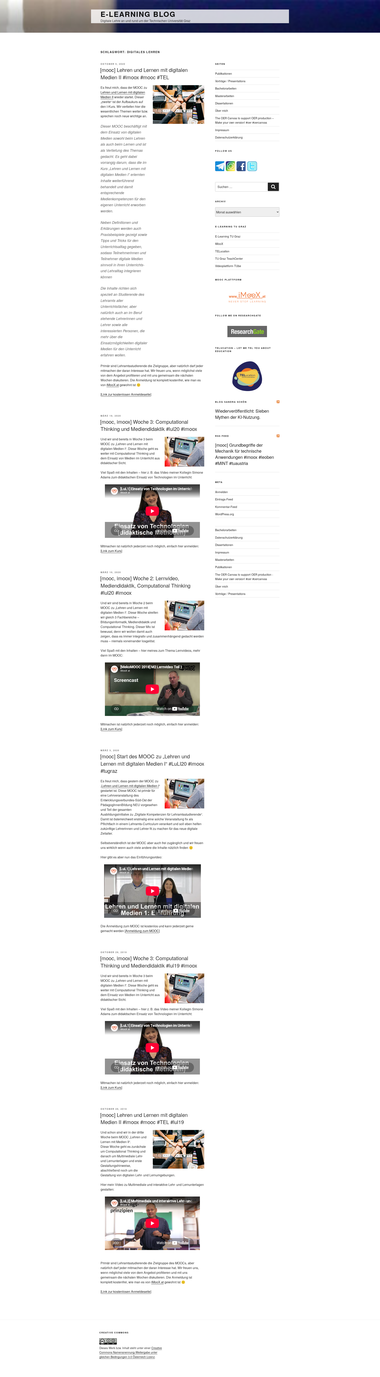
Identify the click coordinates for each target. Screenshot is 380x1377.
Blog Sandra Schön (231, 401)
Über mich (221, 111)
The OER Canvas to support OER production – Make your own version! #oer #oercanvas (244, 120)
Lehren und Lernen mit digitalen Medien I (130, 785)
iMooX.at (112, 385)
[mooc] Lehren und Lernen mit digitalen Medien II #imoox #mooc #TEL (144, 73)
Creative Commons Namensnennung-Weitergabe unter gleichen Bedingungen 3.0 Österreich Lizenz (130, 1352)
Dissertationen (224, 103)
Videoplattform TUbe (228, 266)
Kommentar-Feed (226, 507)
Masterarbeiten (224, 96)
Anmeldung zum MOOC (142, 930)
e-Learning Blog (138, 14)
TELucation (222, 251)
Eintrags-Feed (224, 499)
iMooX (219, 244)
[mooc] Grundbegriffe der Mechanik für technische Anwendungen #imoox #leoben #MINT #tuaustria (244, 454)
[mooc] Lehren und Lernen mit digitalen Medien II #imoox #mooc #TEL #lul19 (144, 1118)
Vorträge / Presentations (230, 81)
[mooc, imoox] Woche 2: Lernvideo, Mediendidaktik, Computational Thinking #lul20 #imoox (145, 585)
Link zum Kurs (111, 551)
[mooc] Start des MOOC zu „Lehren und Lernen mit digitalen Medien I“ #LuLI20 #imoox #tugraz (152, 763)
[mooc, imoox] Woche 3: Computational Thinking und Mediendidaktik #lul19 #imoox (148, 961)
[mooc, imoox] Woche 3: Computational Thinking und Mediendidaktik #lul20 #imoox (148, 425)
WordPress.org (224, 514)
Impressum (222, 130)
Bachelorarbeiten (226, 88)
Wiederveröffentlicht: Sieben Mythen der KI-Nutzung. (242, 414)
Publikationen (223, 73)
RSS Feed (222, 435)
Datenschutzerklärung (229, 137)
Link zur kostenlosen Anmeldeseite (125, 394)
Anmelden (221, 492)
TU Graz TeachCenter (229, 259)
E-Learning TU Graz (227, 236)
